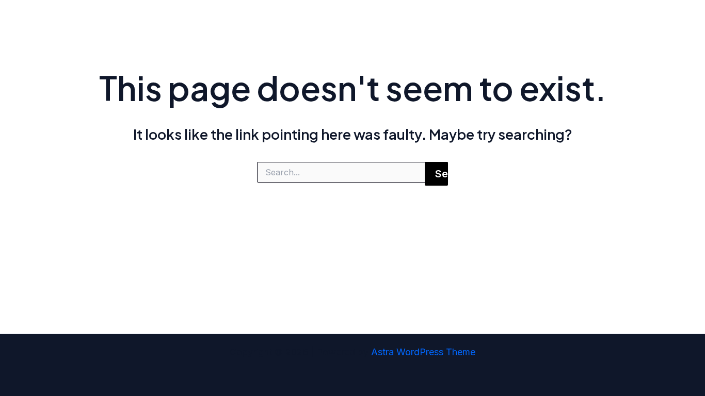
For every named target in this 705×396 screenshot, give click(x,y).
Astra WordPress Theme (423, 351)
